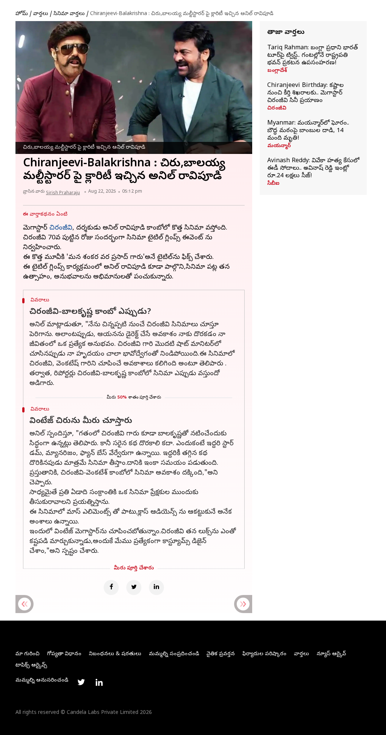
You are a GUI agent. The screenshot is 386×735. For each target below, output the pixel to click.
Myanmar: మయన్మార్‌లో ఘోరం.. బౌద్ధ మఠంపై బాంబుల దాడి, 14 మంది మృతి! (308, 131)
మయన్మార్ (279, 146)
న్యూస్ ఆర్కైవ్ (331, 654)
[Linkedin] (156, 587)
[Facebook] (111, 587)
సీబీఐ (273, 184)
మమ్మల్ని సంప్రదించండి (174, 654)
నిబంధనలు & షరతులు (115, 654)
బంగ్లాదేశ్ (277, 71)
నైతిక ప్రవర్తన (221, 654)
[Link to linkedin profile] (99, 682)
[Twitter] (133, 587)
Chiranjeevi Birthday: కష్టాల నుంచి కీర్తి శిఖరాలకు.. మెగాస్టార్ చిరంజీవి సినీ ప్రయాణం (305, 93)
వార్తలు (40, 14)
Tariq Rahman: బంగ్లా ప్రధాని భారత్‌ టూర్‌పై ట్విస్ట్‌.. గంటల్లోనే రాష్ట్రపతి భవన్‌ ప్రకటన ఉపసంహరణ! (312, 55)
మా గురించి (27, 654)
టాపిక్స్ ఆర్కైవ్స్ (31, 665)
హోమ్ (21, 14)
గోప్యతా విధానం (64, 654)
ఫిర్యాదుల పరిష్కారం (264, 654)
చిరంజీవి (276, 108)
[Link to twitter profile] (81, 682)
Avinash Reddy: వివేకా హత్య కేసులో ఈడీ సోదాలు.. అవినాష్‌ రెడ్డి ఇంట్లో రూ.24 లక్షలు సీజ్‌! (313, 168)
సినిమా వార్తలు (69, 14)
